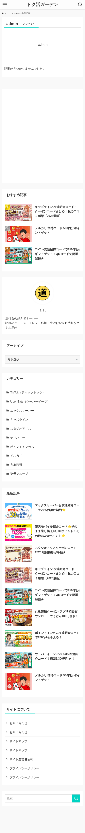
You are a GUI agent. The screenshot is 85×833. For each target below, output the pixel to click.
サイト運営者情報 (21, 759)
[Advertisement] (42, 134)
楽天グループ (19, 473)
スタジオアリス (20, 428)
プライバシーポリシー (24, 768)
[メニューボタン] (4, 4)
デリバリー (17, 437)
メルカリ (16, 455)
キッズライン (19, 419)
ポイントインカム (22, 446)
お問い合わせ (18, 723)
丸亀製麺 (16, 464)
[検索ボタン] (80, 4)
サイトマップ (18, 741)
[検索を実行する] (76, 798)
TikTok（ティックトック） (27, 392)
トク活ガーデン (42, 5)
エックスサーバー (22, 410)
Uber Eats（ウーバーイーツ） (30, 401)
